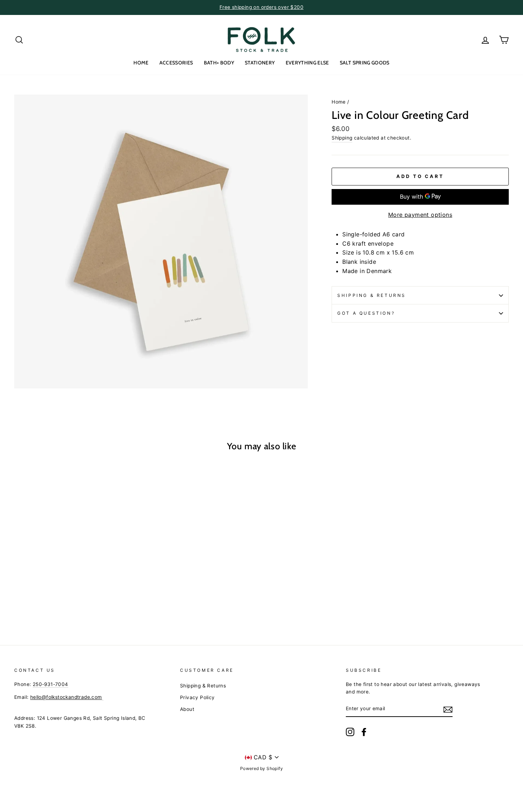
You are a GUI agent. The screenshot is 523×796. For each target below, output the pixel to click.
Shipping (342, 138)
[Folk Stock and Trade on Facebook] (364, 732)
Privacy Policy (197, 697)
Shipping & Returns (371, 295)
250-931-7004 (50, 684)
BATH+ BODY (219, 62)
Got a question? (366, 313)
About (187, 709)
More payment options (420, 214)
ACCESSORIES (176, 62)
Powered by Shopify (261, 768)
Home (339, 102)
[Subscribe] (448, 709)
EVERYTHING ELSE (307, 62)
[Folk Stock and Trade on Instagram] (350, 732)
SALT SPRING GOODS (365, 62)
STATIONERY (260, 62)
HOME (140, 62)
